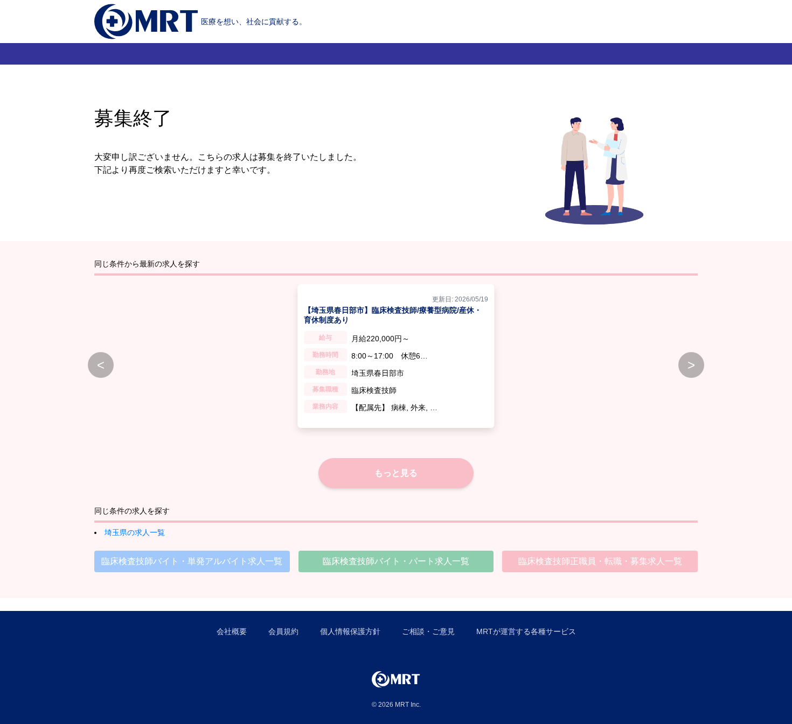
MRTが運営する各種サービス (526, 631)
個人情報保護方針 (350, 631)
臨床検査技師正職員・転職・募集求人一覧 (600, 561)
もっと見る (396, 472)
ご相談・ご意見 (428, 631)
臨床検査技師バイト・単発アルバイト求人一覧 (191, 561)
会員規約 (283, 631)
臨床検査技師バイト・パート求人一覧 (396, 561)
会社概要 (232, 631)
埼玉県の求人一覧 (135, 532)
